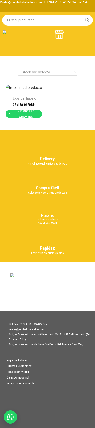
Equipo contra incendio (21, 383)
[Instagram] (52, 8)
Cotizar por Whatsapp (25, 114)
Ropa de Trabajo (23, 98)
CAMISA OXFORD (24, 104)
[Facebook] (43, 8)
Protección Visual (18, 372)
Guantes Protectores (20, 366)
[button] (11, 417)
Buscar (87, 20)
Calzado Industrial (18, 377)
